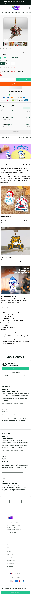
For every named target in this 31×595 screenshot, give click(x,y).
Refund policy (10, 566)
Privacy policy (10, 554)
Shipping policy (11, 560)
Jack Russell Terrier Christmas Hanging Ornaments (12, 403)
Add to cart (15, 592)
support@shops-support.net (14, 529)
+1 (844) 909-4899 (11, 527)
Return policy (10, 563)
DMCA (9, 547)
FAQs (8, 544)
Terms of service (11, 557)
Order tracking (11, 542)
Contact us (10, 539)
